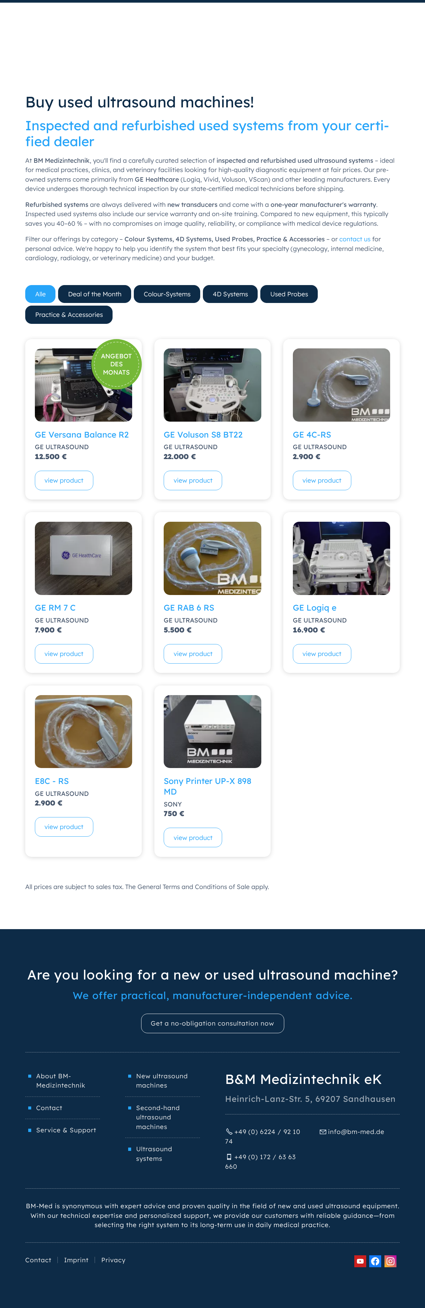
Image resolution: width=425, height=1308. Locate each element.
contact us (355, 239)
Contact (49, 1108)
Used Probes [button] (289, 294)
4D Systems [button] (230, 294)
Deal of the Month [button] (95, 294)
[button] (360, 1261)
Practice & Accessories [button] (69, 315)
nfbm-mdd (355, 1132)
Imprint (76, 1260)
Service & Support (66, 1130)
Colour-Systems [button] (167, 294)
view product (63, 480)
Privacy (113, 1260)
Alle (40, 294)
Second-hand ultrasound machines (158, 1117)
